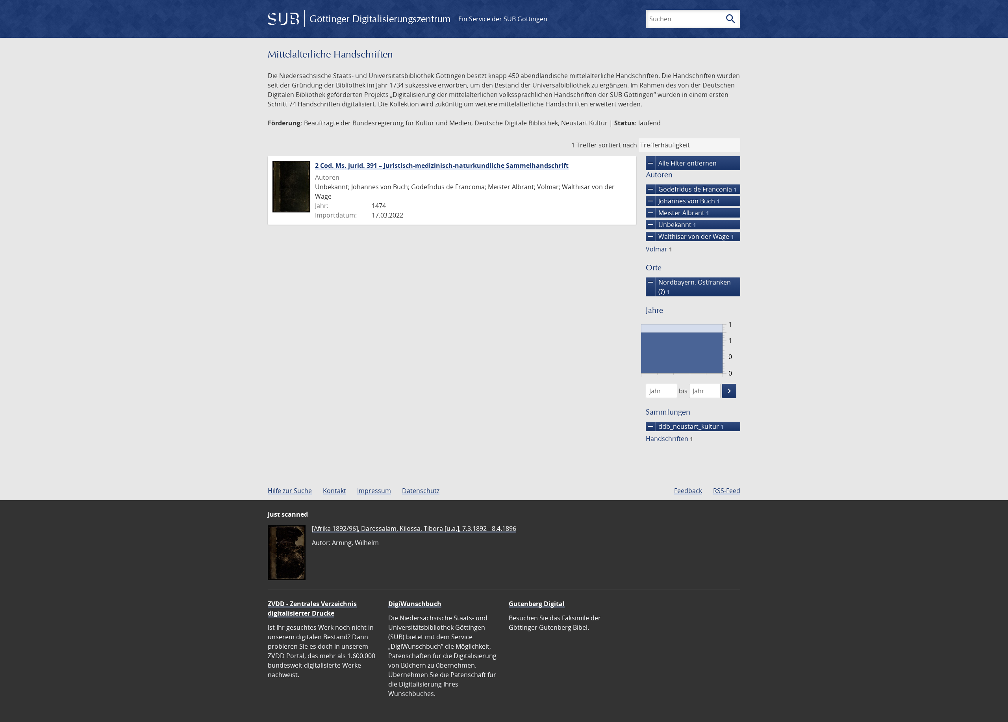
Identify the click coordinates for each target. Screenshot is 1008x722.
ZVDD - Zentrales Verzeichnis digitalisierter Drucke (312, 608)
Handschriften (669, 438)
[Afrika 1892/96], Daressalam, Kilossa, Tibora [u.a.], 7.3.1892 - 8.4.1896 (414, 528)
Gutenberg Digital (537, 603)
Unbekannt (671, 224)
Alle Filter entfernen (681, 163)
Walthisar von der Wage (690, 236)
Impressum (374, 490)
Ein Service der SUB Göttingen (502, 19)
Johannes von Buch (683, 201)
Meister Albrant (677, 213)
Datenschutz (420, 490)
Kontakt (334, 490)
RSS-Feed (726, 490)
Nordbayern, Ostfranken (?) (688, 286)
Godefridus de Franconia (691, 189)
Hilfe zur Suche (290, 490)
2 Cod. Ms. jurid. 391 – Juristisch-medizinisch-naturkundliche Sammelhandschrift (442, 165)
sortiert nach (617, 145)
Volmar (659, 249)
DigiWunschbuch (414, 603)
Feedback (688, 490)
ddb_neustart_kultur (685, 426)
